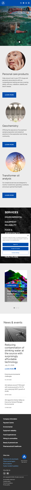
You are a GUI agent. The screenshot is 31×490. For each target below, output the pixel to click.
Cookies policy (6, 481)
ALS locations (7, 464)
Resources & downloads (10, 459)
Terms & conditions (8, 483)
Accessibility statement (9, 479)
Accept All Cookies (15, 248)
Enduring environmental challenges (12, 375)
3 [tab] (18, 308)
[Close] (28, 235)
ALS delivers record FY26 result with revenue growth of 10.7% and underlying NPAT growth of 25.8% (15, 388)
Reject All (15, 244)
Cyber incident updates (10, 466)
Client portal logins (9, 461)
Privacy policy (6, 485)
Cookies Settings (15, 252)
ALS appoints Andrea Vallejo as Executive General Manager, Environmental (14, 402)
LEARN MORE (9, 30)
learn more (9, 144)
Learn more (9, 369)
